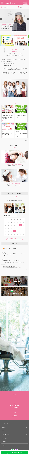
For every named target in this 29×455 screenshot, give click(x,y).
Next (28, 19)
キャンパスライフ (24, 7)
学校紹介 (5, 7)
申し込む (15, 397)
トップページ (5, 423)
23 (14, 231)
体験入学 (25, 1)
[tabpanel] (14, 20)
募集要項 (4, 441)
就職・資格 (4, 438)
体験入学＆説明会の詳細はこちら (14, 238)
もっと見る (26, 140)
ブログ (3, 445)
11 (20, 225)
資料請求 (25, 3)
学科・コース (13, 7)
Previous (1, 19)
